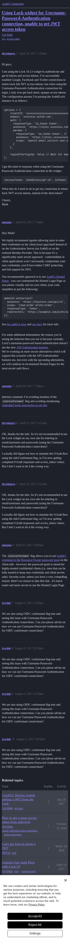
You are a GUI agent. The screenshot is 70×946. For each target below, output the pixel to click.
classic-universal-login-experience (20, 830)
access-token (13, 39)
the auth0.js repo (16, 324)
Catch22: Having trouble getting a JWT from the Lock (18, 799)
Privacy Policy (37, 904)
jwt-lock (18, 808)
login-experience (13, 834)
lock (14, 853)
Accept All (35, 916)
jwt (3, 39)
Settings (35, 933)
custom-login (28, 871)
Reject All (34, 924)
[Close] (65, 880)
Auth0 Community (13, 3)
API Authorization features (32, 347)
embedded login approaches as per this (24, 405)
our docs (37, 324)
